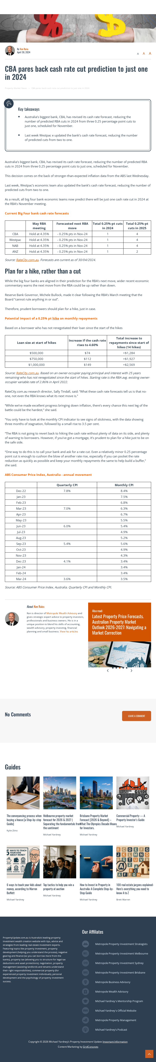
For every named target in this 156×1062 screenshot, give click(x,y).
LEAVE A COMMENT (136, 716)
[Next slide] (131, 670)
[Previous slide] (107, 670)
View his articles (69, 631)
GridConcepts (90, 1046)
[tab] (113, 668)
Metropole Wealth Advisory (62, 613)
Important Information (115, 1041)
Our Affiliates (92, 931)
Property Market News (16, 88)
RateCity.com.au (27, 260)
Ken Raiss (24, 49)
